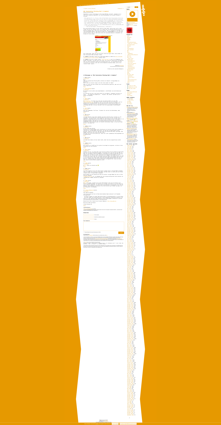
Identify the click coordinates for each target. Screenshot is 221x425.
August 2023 (129, 190)
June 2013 (129, 327)
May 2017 (129, 268)
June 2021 (129, 222)
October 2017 (130, 262)
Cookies (97, 423)
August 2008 (129, 399)
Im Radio (129, 101)
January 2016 (130, 288)
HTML (86, 242)
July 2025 (129, 161)
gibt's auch (131, 24)
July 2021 (129, 221)
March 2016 (129, 286)
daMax (86, 98)
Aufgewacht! (120, 8)
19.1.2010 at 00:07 (86, 138)
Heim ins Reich (131, 77)
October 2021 (130, 217)
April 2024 (129, 180)
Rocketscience (130, 69)
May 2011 (129, 358)
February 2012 (130, 347)
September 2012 (130, 338)
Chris (86, 108)
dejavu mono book (105, 421)
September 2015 (130, 293)
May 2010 (129, 373)
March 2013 (129, 331)
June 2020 (129, 237)
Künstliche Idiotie (132, 63)
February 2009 (130, 392)
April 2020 (129, 240)
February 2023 (130, 197)
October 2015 (130, 292)
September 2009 (130, 383)
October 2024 (130, 172)
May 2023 (129, 193)
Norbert (128, 128)
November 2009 (130, 381)
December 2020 (130, 230)
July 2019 (129, 251)
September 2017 (130, 263)
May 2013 (129, 328)
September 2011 (130, 353)
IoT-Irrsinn (130, 62)
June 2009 (129, 387)
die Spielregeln (91, 235)
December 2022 (130, 200)
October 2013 (130, 322)
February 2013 (130, 332)
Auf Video (129, 102)
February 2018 (130, 257)
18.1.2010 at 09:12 (86, 89)
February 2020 (130, 242)
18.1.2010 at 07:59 (86, 78)
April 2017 (129, 270)
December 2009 (130, 379)
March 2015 (129, 301)
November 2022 (130, 201)
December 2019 (130, 245)
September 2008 (130, 398)
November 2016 (130, 276)
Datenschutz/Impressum (132, 91)
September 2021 (130, 218)
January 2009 (130, 393)
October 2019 (130, 247)
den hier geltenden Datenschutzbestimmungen (101, 238)
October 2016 (130, 277)
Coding (128, 38)
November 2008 (130, 396)
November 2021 (130, 216)
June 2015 (129, 297)
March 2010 (129, 376)
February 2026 (130, 152)
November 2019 (130, 246)
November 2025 (130, 156)
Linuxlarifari (131, 64)
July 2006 (129, 408)
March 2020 (129, 241)
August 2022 (129, 205)
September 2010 (130, 368)
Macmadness (130, 65)
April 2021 (129, 225)
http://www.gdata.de (111, 201)
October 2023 (130, 187)
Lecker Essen (130, 58)
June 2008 (129, 402)
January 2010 (130, 378)
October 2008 (130, 397)
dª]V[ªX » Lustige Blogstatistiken (87, 208)
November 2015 (130, 291)
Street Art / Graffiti (132, 43)
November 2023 (130, 186)
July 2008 (129, 401)
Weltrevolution (131, 80)
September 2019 (130, 248)
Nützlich (129, 55)
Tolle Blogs (129, 95)
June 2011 (129, 357)
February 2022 (130, 212)
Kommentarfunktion (119, 238)
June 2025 (129, 162)
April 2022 (129, 210)
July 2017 (129, 266)
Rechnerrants (130, 59)
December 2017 (130, 260)
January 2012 (130, 348)
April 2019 (129, 255)
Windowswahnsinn (131, 68)
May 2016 (129, 283)
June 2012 (129, 342)
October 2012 (130, 337)
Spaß (128, 72)
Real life (129, 57)
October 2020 (130, 232)
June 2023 (129, 192)
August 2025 (129, 160)
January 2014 (130, 318)
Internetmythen (122, 65)
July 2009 (129, 386)
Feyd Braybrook (88, 88)
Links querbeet (130, 49)
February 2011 (130, 362)
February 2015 (130, 302)
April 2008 (129, 403)
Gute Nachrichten (131, 44)
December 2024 (130, 170)
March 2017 (129, 271)
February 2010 (130, 377)
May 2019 (129, 253)
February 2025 (130, 167)
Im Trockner (129, 103)
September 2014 (130, 308)
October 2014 (130, 307)
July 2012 (129, 341)
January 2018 (130, 258)
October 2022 (130, 202)
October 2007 (130, 407)
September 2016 (130, 278)
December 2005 (130, 412)
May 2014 (129, 313)
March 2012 (129, 346)
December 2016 (130, 275)
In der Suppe (130, 98)
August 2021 (129, 220)
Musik (128, 52)
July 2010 (129, 371)
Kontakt (128, 94)
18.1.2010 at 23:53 (86, 115)
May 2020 (129, 238)
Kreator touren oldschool (89, 8)
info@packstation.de (87, 176)
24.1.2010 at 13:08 (86, 181)
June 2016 (129, 282)
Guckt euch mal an (106, 59)
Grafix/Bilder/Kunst (131, 42)
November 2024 (130, 171)
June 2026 (129, 147)
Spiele (128, 73)
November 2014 (130, 306)
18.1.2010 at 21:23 (86, 109)
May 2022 (129, 208)
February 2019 (130, 256)
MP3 (128, 50)
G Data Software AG (89, 190)
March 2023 (129, 196)
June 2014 (129, 312)
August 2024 (129, 175)
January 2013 (130, 333)
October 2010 (130, 367)
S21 (128, 78)
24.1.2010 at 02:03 (86, 169)
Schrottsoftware (131, 67)
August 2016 (129, 280)
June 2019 (129, 252)
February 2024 (130, 182)
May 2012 (129, 343)
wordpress (106, 420)
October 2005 (130, 413)
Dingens (128, 39)
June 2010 (129, 372)
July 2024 (129, 176)
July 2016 (129, 281)
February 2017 (130, 272)
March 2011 (129, 361)
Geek (128, 40)
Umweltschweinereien (132, 79)
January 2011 (130, 363)
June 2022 (129, 207)
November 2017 (130, 261)
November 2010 (130, 366)
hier (106, 235)
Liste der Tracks (131, 25)
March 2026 (129, 151)
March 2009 (129, 391)
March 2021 (129, 226)
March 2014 (129, 316)
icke (128, 47)
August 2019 (129, 250)
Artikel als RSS (131, 85)
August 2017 (129, 265)
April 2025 (129, 165)
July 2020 (129, 236)
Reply (84, 86)
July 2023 (129, 191)
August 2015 (129, 295)
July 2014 (129, 311)
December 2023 (130, 185)
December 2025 (130, 155)
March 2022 (129, 211)
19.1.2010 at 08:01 (86, 150)
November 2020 (130, 231)
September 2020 (130, 233)
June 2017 (129, 267)
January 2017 (130, 273)
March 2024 (129, 181)
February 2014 (130, 317)
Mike (85, 182)
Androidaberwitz (131, 60)
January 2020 (130, 243)
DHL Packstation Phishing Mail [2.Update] (96, 11)
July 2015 (129, 296)
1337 (128, 35)
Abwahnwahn (130, 75)
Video (128, 82)
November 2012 (130, 336)
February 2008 (130, 404)
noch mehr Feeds (131, 88)
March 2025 (129, 166)
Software (129, 70)
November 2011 (130, 351)
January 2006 (130, 411)
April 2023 (129, 195)
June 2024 (129, 177)
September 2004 (130, 414)
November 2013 (130, 321)
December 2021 (130, 215)
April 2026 (129, 150)
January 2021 (130, 228)
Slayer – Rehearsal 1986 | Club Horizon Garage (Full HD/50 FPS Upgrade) (132, 119)
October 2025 (130, 157)
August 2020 (129, 235)
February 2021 (130, 227)
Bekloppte (129, 37)
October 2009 (130, 382)
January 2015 (130, 303)
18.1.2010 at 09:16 (86, 99)
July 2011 (129, 356)
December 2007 (130, 406)
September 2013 (130, 323)
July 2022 (129, 206)
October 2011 (130, 352)
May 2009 (129, 388)
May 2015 (129, 298)
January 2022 (130, 213)
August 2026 (129, 145)
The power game (130, 74)
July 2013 (129, 326)
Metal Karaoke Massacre (133, 54)
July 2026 (129, 146)
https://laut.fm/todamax (132, 22)
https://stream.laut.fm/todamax (133, 23)
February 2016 (130, 287)
